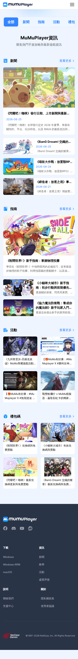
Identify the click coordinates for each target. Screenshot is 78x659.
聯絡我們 (8, 598)
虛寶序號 (44, 579)
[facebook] (5, 528)
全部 (11, 22)
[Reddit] (30, 528)
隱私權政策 (47, 598)
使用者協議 (47, 605)
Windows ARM (11, 564)
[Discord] (13, 528)
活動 (56, 22)
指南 (41, 22)
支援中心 (8, 605)
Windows (8, 556)
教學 (41, 564)
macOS (7, 572)
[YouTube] (22, 528)
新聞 (26, 22)
